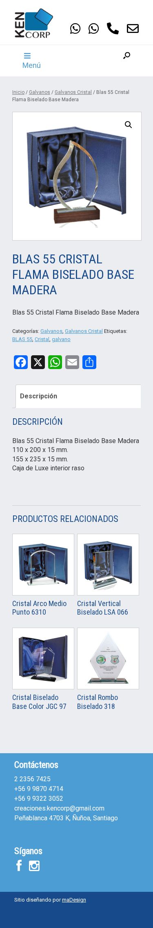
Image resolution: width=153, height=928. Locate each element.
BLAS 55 (22, 339)
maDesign (74, 900)
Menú (31, 65)
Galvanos (39, 92)
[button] (127, 60)
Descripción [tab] (38, 396)
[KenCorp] (38, 23)
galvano (61, 339)
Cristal (42, 339)
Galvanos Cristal (73, 92)
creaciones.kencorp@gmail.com (59, 808)
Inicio (18, 92)
